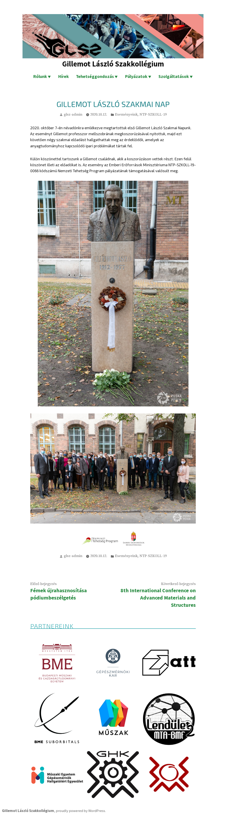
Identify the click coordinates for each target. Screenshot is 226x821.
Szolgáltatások (173, 76)
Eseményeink (126, 114)
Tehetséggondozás (95, 76)
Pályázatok (136, 76)
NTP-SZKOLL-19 (153, 114)
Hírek (63, 76)
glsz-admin (73, 114)
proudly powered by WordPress (80, 810)
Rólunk (40, 76)
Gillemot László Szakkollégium (113, 63)
